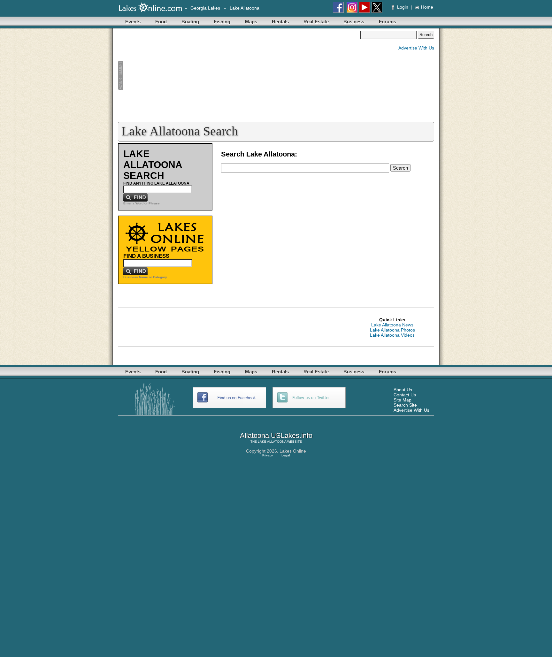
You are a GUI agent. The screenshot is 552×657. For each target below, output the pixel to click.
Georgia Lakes (205, 8)
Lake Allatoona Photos (392, 329)
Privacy (267, 455)
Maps (251, 21)
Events (133, 21)
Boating (190, 21)
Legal (285, 455)
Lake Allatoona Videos (392, 335)
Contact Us (405, 394)
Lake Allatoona (244, 8)
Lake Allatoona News (392, 324)
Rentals (280, 21)
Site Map (402, 399)
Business (353, 21)
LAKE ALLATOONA (272, 441)
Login (403, 7)
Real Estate (316, 21)
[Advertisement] (239, 75)
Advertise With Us (416, 47)
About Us (403, 389)
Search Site (405, 405)
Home (427, 7)
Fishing (222, 21)
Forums (387, 21)
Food (161, 21)
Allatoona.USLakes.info (276, 435)
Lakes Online (293, 451)
